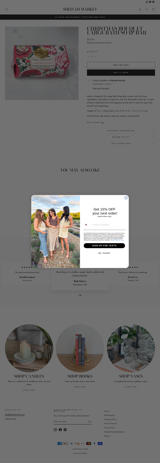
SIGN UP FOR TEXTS (104, 246)
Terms (122, 240)
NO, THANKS (104, 253)
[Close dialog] (126, 197)
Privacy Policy (114, 240)
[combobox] (88, 224)
